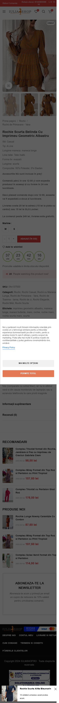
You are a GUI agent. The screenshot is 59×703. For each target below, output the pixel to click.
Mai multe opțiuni (28, 363)
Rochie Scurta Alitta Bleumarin (35, 688)
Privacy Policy (8, 347)
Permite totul (28, 373)
